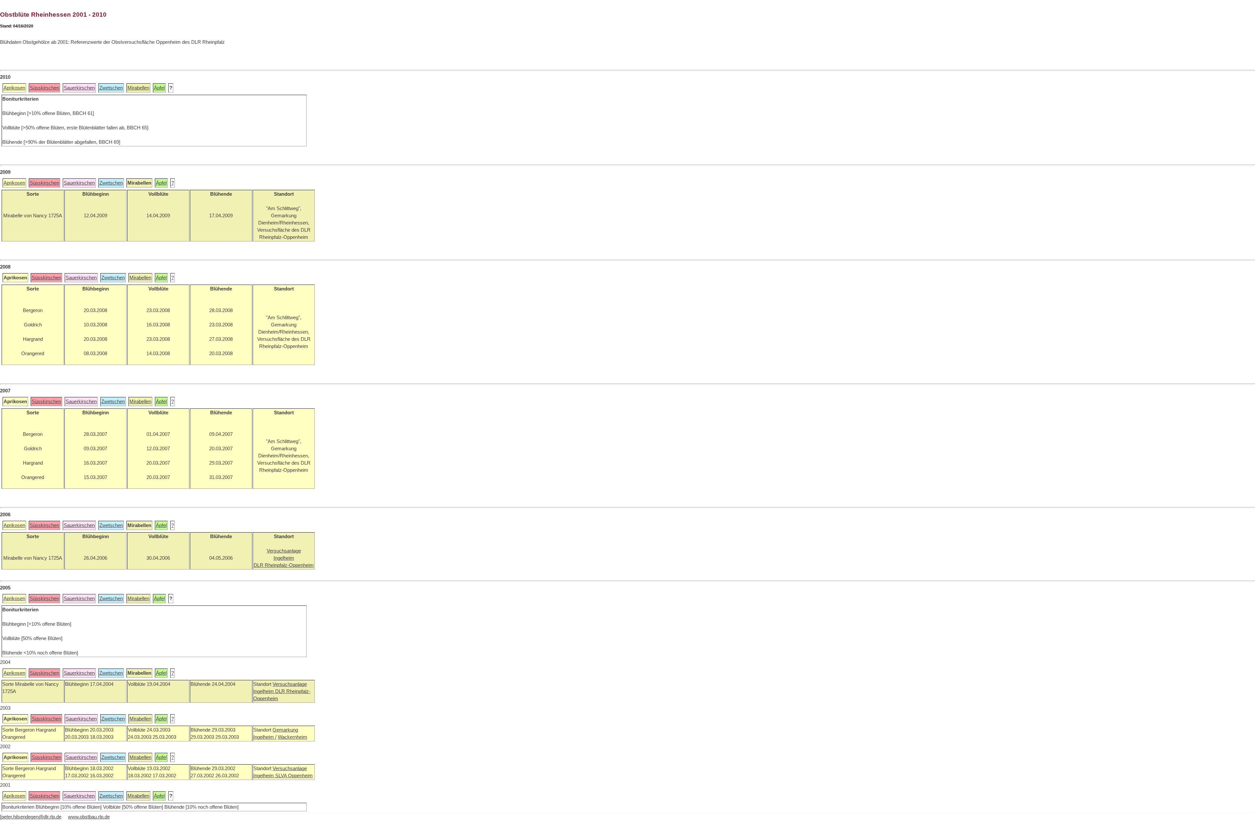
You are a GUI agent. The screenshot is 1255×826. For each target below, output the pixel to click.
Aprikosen (14, 88)
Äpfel (159, 88)
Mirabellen (138, 88)
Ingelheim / (264, 737)
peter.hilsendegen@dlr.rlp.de (31, 816)
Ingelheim (264, 691)
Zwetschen (111, 88)
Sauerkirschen (79, 88)
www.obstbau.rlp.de (89, 816)
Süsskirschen (44, 88)
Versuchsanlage (290, 684)
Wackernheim (292, 737)
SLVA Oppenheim (294, 775)
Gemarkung (285, 730)
